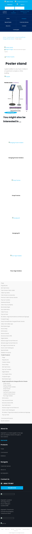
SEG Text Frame (5, 288)
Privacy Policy (18, 529)
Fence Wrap (4, 328)
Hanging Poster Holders (9, 387)
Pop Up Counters (5, 300)
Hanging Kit (6, 390)
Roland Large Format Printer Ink (9, 340)
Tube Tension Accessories (8, 295)
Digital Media (4, 338)
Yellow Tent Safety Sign (7, 324)
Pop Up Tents (4, 314)
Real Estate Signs (5, 326)
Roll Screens (4, 331)
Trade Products (5, 355)
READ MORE (4, 440)
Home (8, 18)
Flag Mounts (4, 285)
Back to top (7, 529)
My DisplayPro (13, 12)
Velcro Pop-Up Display (7, 304)
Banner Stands (5, 333)
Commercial (4, 452)
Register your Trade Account (25, 12)
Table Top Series (5, 292)
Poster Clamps (7, 385)
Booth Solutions (5, 421)
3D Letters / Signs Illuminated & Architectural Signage (15, 316)
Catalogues (16, 29)
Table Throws (4, 312)
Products (24, 18)
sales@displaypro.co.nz (22, 1)
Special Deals (8, 22)
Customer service (6, 466)
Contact (24, 26)
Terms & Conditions (26, 529)
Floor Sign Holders (8, 396)
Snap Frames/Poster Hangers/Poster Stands (12, 321)
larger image (9, 49)
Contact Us (16, 530)
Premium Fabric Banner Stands (9, 297)
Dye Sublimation (5, 309)
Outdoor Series (6, 362)
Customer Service (24, 22)
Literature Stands (5, 302)
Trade (2, 449)
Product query (10, 57)
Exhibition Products (6, 352)
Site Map (12, 529)
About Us (8, 26)
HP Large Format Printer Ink (8, 345)
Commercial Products (7, 418)
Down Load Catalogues (7, 348)
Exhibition (3, 456)
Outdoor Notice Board (9, 394)
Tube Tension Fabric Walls (8, 290)
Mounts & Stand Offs (6, 336)
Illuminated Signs (5, 307)
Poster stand (6, 383)
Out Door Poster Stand (9, 392)
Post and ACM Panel (7, 400)
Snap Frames (6, 388)
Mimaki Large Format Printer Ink (9, 343)
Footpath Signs (5, 319)
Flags (2, 283)
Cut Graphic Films (7, 374)
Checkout (9, 4)
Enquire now (12, 488)
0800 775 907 (10, 1)
